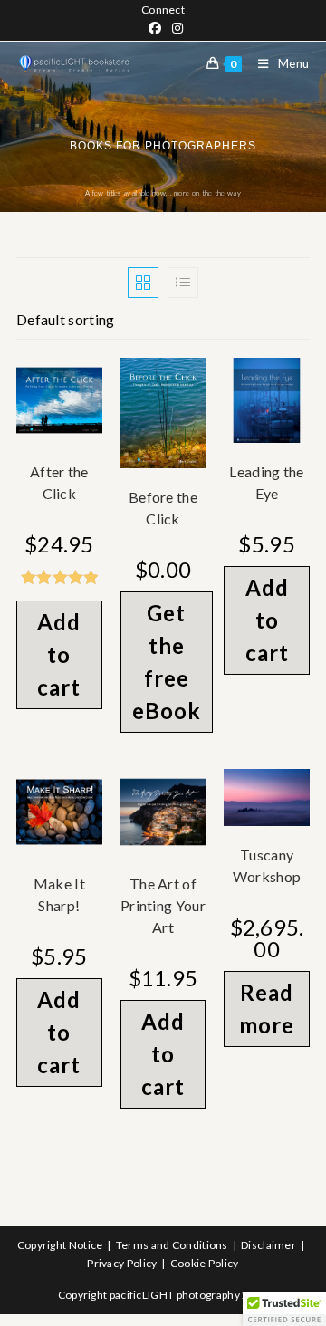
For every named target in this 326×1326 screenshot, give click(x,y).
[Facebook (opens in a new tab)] (155, 28)
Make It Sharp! (59, 894)
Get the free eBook (166, 662)
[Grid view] (143, 282)
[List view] (183, 282)
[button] (284, 1309)
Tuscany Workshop (267, 865)
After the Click (59, 482)
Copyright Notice (60, 1245)
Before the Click (163, 507)
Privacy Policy (122, 1263)
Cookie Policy (204, 1263)
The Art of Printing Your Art (163, 905)
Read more (266, 1008)
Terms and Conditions (172, 1245)
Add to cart (59, 654)
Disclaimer (268, 1245)
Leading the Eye (266, 482)
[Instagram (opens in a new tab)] (175, 28)
